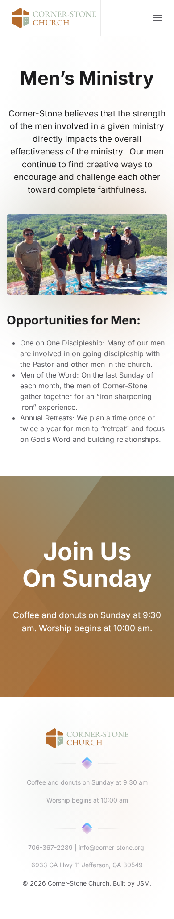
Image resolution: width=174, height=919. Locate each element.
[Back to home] (54, 18)
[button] (158, 18)
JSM (143, 883)
